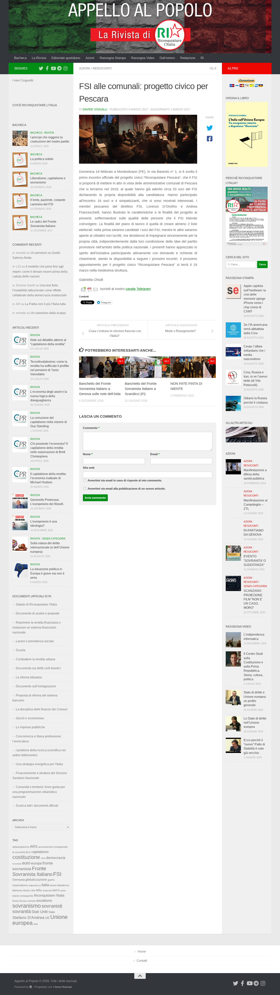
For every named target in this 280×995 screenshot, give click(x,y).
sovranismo (26, 906)
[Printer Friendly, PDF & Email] (89, 289)
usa (35, 923)
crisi (43, 858)
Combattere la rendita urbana (35, 659)
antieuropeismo (20, 847)
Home (142, 951)
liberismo (17, 890)
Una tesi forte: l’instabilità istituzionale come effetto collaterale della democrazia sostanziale (39, 290)
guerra (51, 880)
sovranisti (52, 906)
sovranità (21, 911)
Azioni (90, 58)
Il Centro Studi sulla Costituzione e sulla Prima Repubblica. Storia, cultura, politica (253, 666)
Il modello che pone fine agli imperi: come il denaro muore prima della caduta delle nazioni (39, 271)
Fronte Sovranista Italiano (32, 871)
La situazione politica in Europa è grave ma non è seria (47, 573)
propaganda (26, 896)
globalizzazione (36, 879)
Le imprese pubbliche (30, 727)
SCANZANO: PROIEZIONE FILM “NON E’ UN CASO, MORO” (253, 599)
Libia (32, 890)
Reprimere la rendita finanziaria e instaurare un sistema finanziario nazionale (36, 627)
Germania (18, 879)
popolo (16, 896)
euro (26, 863)
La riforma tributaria (29, 677)
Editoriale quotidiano (65, 58)
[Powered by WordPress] (30, 986)
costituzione (26, 857)
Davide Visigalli (95, 109)
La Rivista (39, 58)
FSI (57, 874)
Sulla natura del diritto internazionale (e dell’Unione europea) (49, 547)
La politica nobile (41, 159)
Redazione (187, 58)
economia (16, 864)
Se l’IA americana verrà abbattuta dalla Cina (255, 329)
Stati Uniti (39, 912)
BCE (28, 852)
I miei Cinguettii (22, 80)
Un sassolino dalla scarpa (48, 313)
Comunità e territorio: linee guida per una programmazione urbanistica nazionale (38, 791)
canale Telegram (138, 289)
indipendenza (35, 885)
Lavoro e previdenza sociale (35, 641)
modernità (47, 890)
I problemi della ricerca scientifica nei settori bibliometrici (39, 753)
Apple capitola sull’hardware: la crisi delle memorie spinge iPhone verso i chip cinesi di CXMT (255, 298)
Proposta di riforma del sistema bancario (35, 698)
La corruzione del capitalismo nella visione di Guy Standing (48, 422)
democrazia (55, 858)
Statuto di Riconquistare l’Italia (36, 604)
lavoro (53, 885)
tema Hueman (63, 986)
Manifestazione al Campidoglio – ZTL (255, 505)
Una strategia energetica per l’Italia (39, 764)
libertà (26, 890)
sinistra (31, 900)
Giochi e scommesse (30, 718)
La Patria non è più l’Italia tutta (45, 304)
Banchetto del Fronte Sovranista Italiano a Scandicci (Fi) (141, 389)
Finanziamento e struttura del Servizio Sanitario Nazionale (39, 775)
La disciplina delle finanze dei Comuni (41, 709)
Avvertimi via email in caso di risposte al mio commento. (125, 480)
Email (155, 454)
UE (47, 917)
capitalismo (40, 852)
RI (202, 58)
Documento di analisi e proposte (37, 613)
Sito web (88, 467)
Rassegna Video (142, 58)
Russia (23, 901)
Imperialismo (20, 885)
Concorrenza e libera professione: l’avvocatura (37, 739)
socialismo (44, 901)
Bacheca (20, 58)
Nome (88, 454)
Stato (51, 912)
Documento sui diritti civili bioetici (38, 668)
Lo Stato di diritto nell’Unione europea (255, 723)
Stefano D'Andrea (28, 917)
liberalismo (63, 885)
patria (63, 890)
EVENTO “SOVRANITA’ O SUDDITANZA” (255, 560)
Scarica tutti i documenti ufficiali (37, 805)
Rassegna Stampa (113, 58)
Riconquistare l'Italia (49, 895)
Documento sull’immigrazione (36, 686)
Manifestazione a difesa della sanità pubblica (255, 474)
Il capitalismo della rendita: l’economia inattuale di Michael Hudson (48, 478)
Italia (45, 885)
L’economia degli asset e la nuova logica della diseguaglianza (48, 396)
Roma (15, 901)
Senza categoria (54, 538)
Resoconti (102, 68)
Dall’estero (167, 58)
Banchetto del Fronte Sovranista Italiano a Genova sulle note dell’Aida (100, 389)
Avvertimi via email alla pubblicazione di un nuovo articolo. (127, 488)
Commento (91, 427)
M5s (39, 890)
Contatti (142, 960)
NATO (56, 890)
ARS (34, 846)
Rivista (49, 132)
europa (36, 863)
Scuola (20, 650)
